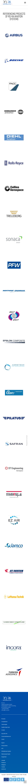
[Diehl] (14, 137)
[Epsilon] (14, 341)
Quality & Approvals (5, 727)
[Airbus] (14, 35)
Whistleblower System (6, 751)
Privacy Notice (4, 745)
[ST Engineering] (14, 469)
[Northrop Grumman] (14, 290)
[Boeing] (14, 61)
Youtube (3, 767)
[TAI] (14, 673)
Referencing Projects (5, 754)
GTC (2, 748)
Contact (3, 730)
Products (3, 718)
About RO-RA (4, 733)
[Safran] (14, 443)
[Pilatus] (14, 418)
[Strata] (14, 494)
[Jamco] (14, 545)
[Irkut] (14, 316)
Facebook (3, 762)
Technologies (4, 724)
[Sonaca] (14, 239)
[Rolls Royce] (14, 163)
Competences (4, 721)
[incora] (14, 647)
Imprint (2, 742)
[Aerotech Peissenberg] (14, 367)
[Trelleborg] (14, 214)
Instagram (3, 764)
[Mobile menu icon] (25, 2)
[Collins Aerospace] (14, 188)
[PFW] (14, 265)
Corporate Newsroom (6, 736)
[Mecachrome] (14, 622)
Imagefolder (4, 756)
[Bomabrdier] (14, 112)
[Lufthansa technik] (14, 596)
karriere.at (3, 769)
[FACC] (14, 86)
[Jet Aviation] (14, 571)
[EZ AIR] (14, 520)
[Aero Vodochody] (14, 392)
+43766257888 (5, 708)
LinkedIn (3, 760)
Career (2, 739)
